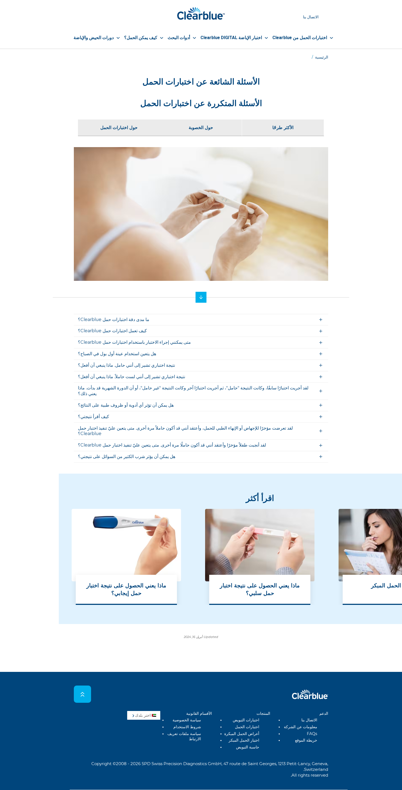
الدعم (323, 713)
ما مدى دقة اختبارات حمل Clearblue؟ (113, 319)
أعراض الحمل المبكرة (241, 733)
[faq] (201, 297)
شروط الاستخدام (187, 726)
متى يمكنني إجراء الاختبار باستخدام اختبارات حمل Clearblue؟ (134, 342)
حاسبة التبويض (247, 747)
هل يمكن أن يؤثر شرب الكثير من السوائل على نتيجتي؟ (126, 456)
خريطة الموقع (306, 740)
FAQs (312, 733)
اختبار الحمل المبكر (244, 740)
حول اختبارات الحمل (119, 127)
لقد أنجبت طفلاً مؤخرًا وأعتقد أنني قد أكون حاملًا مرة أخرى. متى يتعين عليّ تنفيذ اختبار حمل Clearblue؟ (172, 445)
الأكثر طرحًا (282, 127)
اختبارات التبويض (246, 720)
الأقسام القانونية (199, 713)
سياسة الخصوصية (187, 720)
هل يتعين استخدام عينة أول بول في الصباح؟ (117, 353)
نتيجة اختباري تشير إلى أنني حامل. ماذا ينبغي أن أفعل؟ (126, 365)
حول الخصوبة (201, 127)
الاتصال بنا (311, 17)
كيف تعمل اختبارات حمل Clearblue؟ (112, 330)
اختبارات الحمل (247, 726)
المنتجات (263, 713)
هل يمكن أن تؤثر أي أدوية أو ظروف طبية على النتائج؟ (126, 405)
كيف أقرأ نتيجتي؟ (93, 416)
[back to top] (82, 694)
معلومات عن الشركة (300, 726)
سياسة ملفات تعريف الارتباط (184, 736)
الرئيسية (321, 57)
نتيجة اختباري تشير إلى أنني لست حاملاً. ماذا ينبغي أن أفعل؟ (131, 376)
